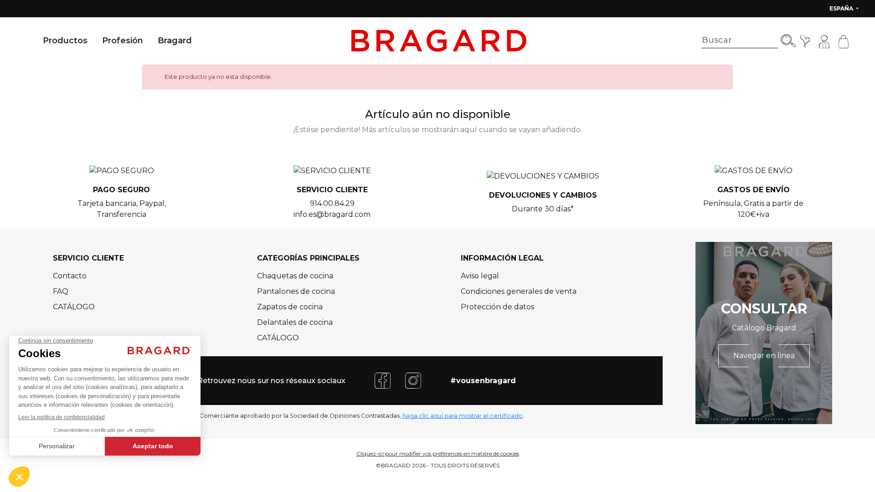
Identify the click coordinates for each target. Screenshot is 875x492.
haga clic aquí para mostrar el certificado (462, 415)
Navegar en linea (764, 355)
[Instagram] (413, 380)
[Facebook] (383, 380)
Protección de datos (497, 306)
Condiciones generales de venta (518, 291)
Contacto (70, 276)
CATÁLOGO (74, 306)
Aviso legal (480, 276)
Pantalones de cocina (296, 291)
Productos (65, 41)
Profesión (122, 41)
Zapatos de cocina (290, 306)
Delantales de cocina (295, 322)
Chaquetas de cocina (295, 276)
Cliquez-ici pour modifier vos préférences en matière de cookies (437, 453)
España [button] (841, 8)
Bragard (175, 41)
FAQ (60, 291)
